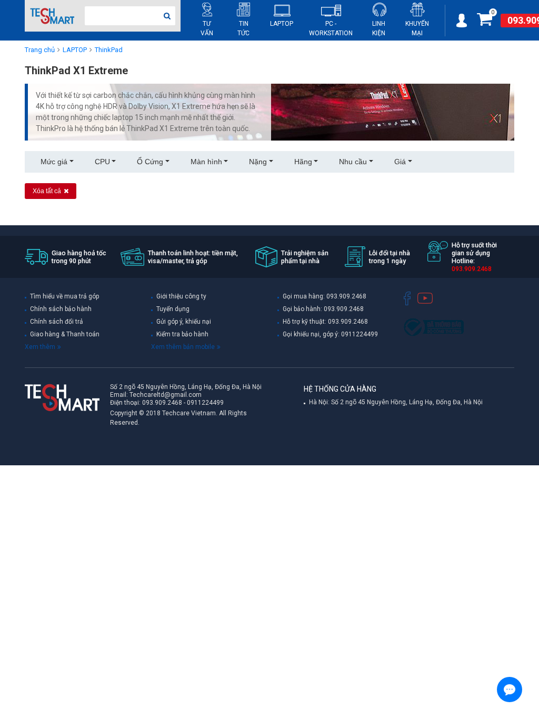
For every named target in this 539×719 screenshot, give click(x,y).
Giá (400, 161)
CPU (102, 161)
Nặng (258, 161)
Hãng (303, 161)
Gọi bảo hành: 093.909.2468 (323, 309)
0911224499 (205, 402)
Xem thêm (40, 347)
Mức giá (54, 161)
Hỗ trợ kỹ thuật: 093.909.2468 (325, 321)
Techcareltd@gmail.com (165, 394)
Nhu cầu (353, 161)
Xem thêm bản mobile (183, 347)
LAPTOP (75, 50)
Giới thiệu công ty (181, 296)
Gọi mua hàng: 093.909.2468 (324, 296)
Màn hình (206, 161)
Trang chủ (40, 50)
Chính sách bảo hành (61, 309)
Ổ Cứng (150, 161)
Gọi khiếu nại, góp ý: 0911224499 (330, 334)
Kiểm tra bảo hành (182, 334)
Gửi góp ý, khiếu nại (183, 321)
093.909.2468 (162, 402)
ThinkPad (109, 50)
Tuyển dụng (172, 309)
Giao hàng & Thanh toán (64, 334)
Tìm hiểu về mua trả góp (64, 296)
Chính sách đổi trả (56, 321)
